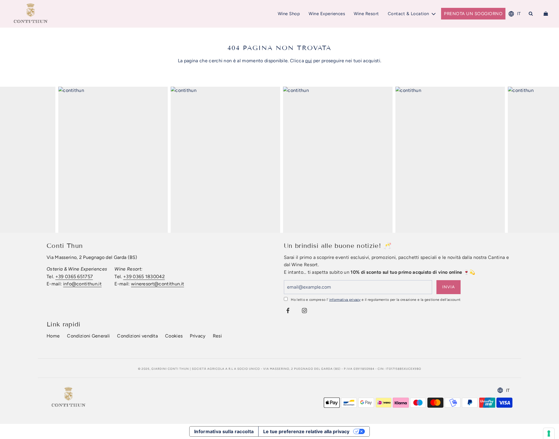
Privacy (197, 336)
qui (308, 60)
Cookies (174, 336)
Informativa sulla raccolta (224, 431)
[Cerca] (530, 14)
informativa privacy (345, 300)
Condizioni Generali (88, 336)
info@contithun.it (82, 284)
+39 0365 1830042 (144, 276)
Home (53, 336)
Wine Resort (366, 13)
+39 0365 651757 (74, 276)
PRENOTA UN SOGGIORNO (473, 13)
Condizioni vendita (137, 336)
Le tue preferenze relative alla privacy (306, 431)
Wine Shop (289, 13)
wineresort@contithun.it (157, 284)
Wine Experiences (327, 13)
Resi (217, 336)
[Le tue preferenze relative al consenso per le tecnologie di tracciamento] (548, 433)
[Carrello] (546, 14)
